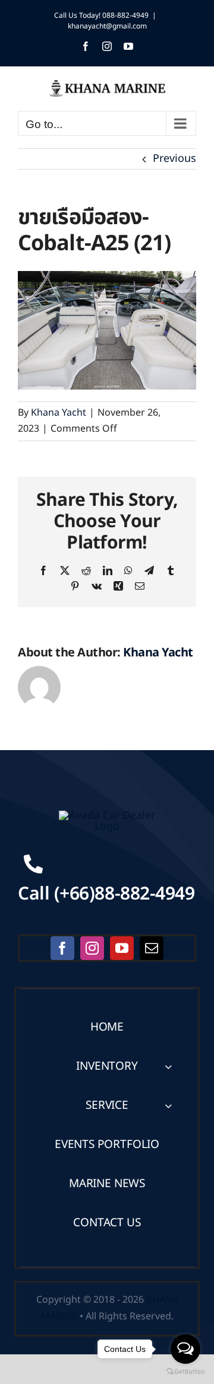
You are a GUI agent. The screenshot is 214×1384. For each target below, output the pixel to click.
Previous (174, 159)
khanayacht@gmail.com (107, 26)
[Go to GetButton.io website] (185, 1372)
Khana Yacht (58, 413)
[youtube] (122, 948)
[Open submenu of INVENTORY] (168, 1066)
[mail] (151, 948)
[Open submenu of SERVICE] (168, 1105)
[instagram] (92, 948)
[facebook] (62, 948)
